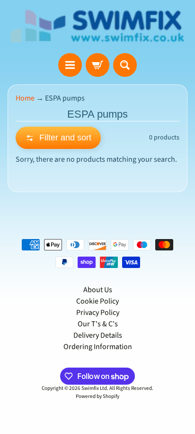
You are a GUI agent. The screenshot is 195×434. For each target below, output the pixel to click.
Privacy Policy (97, 312)
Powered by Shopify (97, 396)
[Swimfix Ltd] (97, 27)
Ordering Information (97, 347)
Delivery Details (97, 335)
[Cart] (97, 65)
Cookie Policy (97, 301)
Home (25, 98)
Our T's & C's (98, 324)
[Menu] (70, 65)
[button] (58, 138)
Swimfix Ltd (94, 388)
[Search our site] (125, 65)
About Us (97, 290)
